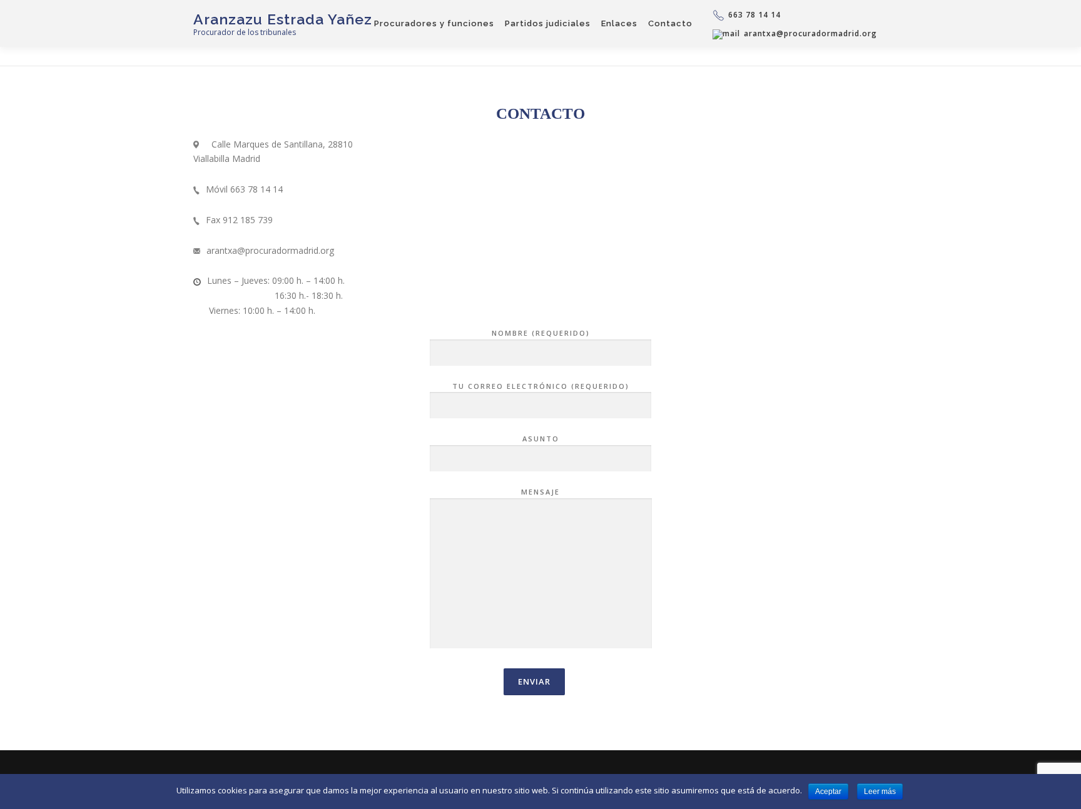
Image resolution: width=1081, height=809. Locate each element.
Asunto (540, 438)
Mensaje (540, 491)
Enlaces (619, 23)
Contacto (670, 23)
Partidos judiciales (548, 23)
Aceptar (828, 791)
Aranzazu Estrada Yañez (282, 19)
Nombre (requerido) (541, 333)
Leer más (880, 791)
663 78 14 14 (754, 14)
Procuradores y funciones (434, 23)
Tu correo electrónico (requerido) (540, 386)
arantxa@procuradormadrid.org (810, 34)
